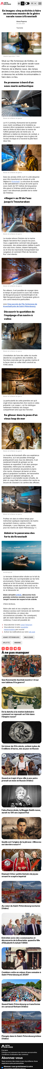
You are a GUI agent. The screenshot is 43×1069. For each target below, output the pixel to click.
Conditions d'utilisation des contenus (15, 1054)
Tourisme (19, 28)
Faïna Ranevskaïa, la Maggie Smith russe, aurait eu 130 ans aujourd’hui (21, 811)
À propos (5, 1050)
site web (32, 632)
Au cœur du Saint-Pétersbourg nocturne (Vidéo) (21, 907)
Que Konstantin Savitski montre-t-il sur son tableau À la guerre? (20, 681)
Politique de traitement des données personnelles (19, 1052)
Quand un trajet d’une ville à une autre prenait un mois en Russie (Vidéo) (20, 779)
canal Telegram (26, 625)
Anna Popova (21, 21)
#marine (17, 642)
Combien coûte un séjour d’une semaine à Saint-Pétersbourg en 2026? (21, 973)
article (18, 595)
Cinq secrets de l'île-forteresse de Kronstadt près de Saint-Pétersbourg (20, 305)
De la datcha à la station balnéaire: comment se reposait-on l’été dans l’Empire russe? (18, 714)
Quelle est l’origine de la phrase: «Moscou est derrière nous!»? (21, 843)
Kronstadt (16, 181)
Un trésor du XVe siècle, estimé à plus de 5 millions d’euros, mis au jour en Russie (21, 747)
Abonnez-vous (12, 1058)
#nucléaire (28, 637)
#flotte (6, 642)
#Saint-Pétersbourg (11, 637)
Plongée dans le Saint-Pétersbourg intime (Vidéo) (21, 1037)
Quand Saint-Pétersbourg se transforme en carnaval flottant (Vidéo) (21, 1005)
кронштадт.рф (7, 572)
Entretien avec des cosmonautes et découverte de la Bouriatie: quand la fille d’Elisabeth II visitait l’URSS (21, 940)
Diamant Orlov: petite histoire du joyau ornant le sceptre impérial (20, 875)
